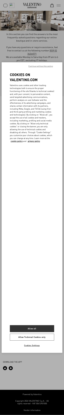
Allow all (32, 328)
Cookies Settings (32, 345)
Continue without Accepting (40, 66)
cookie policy (17, 141)
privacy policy (34, 141)
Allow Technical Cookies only (32, 337)
